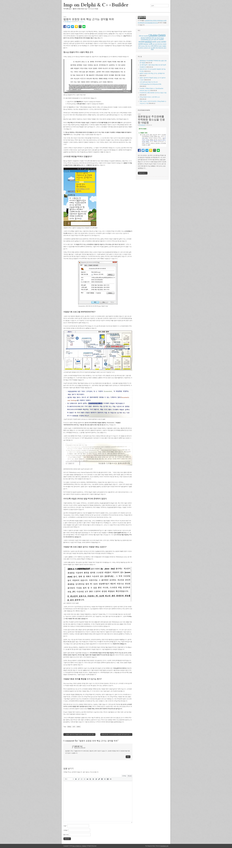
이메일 (65, 830)
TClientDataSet (144, 39)
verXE (154, 41)
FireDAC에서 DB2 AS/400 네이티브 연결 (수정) (153, 92)
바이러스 (143, 46)
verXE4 (140, 44)
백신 (146, 46)
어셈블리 (164, 46)
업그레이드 (141, 47)
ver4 (150, 39)
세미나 (156, 46)
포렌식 (64, 16)
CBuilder (153, 35)
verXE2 (159, 41)
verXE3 (163, 42)
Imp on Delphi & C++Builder (95, 5)
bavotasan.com (164, 846)
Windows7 (146, 44)
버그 (149, 46)
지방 (152, 47)
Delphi (162, 35)
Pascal (162, 37)
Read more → (142, 173)
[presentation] (69, 779)
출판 (154, 47)
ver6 (155, 39)
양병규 (160, 46)
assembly (146, 35)
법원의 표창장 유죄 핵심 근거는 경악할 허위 (152, 73)
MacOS (158, 37)
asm (142, 35)
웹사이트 (66, 834)
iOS (153, 37)
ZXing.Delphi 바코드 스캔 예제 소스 (150, 97)
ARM (140, 35)
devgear (143, 37)
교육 (150, 44)
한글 (152, 49)
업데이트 (146, 47)
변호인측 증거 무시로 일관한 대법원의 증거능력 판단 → (116, 734)
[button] (69, 779)
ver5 (152, 39)
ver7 (157, 39)
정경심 (69, 726)
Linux (155, 37)
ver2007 (161, 39)
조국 (74, 726)
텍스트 (129, 776)
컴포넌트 (160, 47)
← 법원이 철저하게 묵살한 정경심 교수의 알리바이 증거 (79, 734)
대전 (154, 44)
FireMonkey (148, 37)
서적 (152, 46)
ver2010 (148, 41)
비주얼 (124, 776)
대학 (156, 44)
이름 (65, 826)
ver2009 (141, 42)
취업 (157, 47)
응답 (128, 756)
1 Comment (81, 21)
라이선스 (159, 44)
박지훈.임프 (68, 21)
